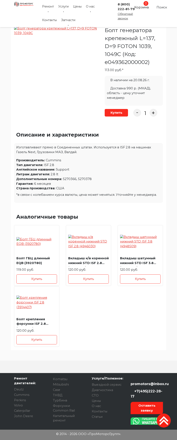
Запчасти (68, 20)
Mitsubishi (61, 384)
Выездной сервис (107, 385)
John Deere (23, 416)
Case (56, 390)
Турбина (60, 400)
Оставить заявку (146, 407)
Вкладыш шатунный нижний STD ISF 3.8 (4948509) (137, 261)
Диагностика (102, 390)
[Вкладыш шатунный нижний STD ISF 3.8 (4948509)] (140, 241)
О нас (90, 6)
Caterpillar (22, 411)
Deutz (19, 389)
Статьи (97, 417)
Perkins (20, 400)
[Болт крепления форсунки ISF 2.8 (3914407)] (36, 302)
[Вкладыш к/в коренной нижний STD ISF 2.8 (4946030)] (88, 241)
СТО (95, 395)
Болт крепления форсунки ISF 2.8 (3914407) (31, 322)
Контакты (49, 20)
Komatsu (60, 379)
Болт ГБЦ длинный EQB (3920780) (33, 260)
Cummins (21, 395)
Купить (116, 113)
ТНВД (57, 395)
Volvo (18, 405)
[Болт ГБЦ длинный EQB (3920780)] (36, 241)
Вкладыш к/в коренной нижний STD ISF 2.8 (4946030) (88, 261)
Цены (77, 6)
